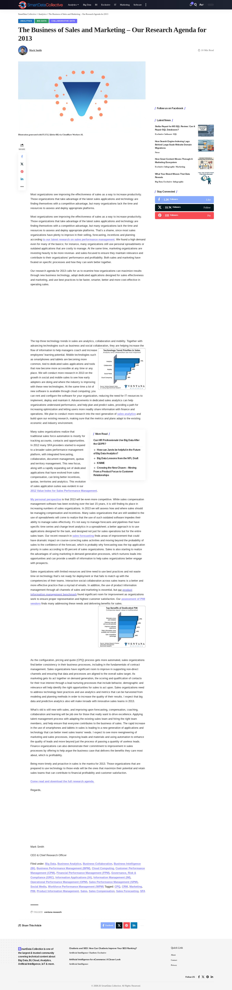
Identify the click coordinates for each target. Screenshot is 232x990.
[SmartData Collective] (40, 4)
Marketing (135, 886)
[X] (184, 207)
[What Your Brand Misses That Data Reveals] (206, 178)
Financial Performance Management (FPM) (83, 872)
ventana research (53, 912)
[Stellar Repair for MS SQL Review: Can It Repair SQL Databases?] (206, 131)
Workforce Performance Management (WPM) (76, 886)
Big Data (42, 21)
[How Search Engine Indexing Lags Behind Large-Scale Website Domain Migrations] (206, 146)
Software (168, 134)
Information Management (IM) (112, 877)
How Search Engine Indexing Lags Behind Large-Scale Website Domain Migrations (173, 144)
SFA (142, 891)
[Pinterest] (184, 215)
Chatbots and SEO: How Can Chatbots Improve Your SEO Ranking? (103, 948)
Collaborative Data (63, 21)
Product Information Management (58, 891)
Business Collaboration (97, 863)
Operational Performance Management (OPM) (58, 882)
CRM (125, 886)
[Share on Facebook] (22, 156)
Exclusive (159, 134)
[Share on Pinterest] (22, 171)
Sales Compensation (102, 891)
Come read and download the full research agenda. (62, 781)
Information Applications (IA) (73, 877)
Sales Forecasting (127, 891)
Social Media (38, 886)
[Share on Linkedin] (22, 179)
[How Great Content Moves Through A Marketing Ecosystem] (206, 163)
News (157, 152)
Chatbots (93, 953)
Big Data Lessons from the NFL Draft (117, 458)
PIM (32, 891)
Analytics (26, 21)
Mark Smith (35, 50)
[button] (146, 4)
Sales (83, 891)
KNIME (101, 463)
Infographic (169, 167)
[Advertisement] (88, 165)
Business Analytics (69, 863)
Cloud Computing (103, 868)
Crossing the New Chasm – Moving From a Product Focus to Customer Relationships (115, 471)
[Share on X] (22, 164)
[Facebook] (184, 199)
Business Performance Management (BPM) (63, 868)
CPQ (117, 886)
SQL (175, 134)
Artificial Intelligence (78, 953)
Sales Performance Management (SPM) (113, 882)
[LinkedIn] (212, 977)
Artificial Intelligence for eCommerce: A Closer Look (95, 959)
